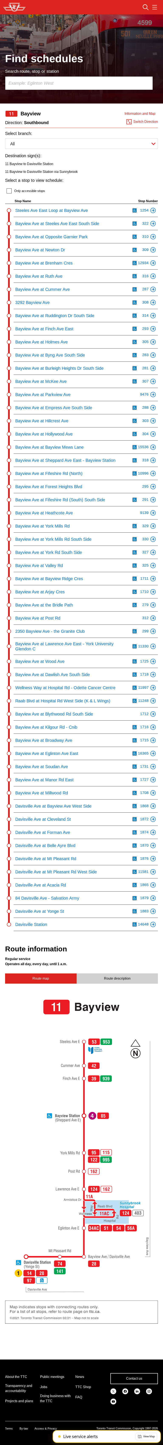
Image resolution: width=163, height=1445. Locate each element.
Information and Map (140, 113)
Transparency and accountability (18, 1388)
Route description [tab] (117, 978)
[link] (113, 1391)
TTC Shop (83, 1387)
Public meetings (52, 1377)
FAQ (78, 1397)
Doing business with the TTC (55, 1398)
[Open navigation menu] (154, 7)
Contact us (134, 1378)
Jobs (43, 1387)
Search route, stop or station (32, 71)
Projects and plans (19, 1401)
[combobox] (79, 83)
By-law (24, 1428)
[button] (146, 1436)
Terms (9, 1428)
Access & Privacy (46, 1428)
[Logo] (14, 7)
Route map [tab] (40, 978)
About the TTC (16, 1377)
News (79, 1377)
